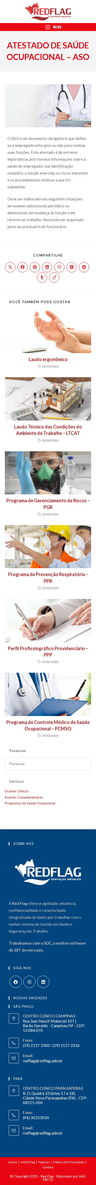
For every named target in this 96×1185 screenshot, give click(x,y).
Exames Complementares (24, 797)
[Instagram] (29, 982)
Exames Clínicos (17, 791)
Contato (48, 1167)
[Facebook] (15, 982)
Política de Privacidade (68, 1162)
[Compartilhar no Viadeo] (54, 277)
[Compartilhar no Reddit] (84, 267)
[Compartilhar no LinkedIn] (47, 267)
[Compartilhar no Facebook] (22, 267)
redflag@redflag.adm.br (43, 1060)
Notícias (44, 1162)
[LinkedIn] (43, 982)
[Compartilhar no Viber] (59, 267)
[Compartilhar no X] (10, 267)
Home (12, 1162)
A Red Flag (28, 1162)
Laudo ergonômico (48, 359)
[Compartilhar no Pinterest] (35, 267)
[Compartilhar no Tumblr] (42, 277)
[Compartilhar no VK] (72, 267)
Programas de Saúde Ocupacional (30, 803)
